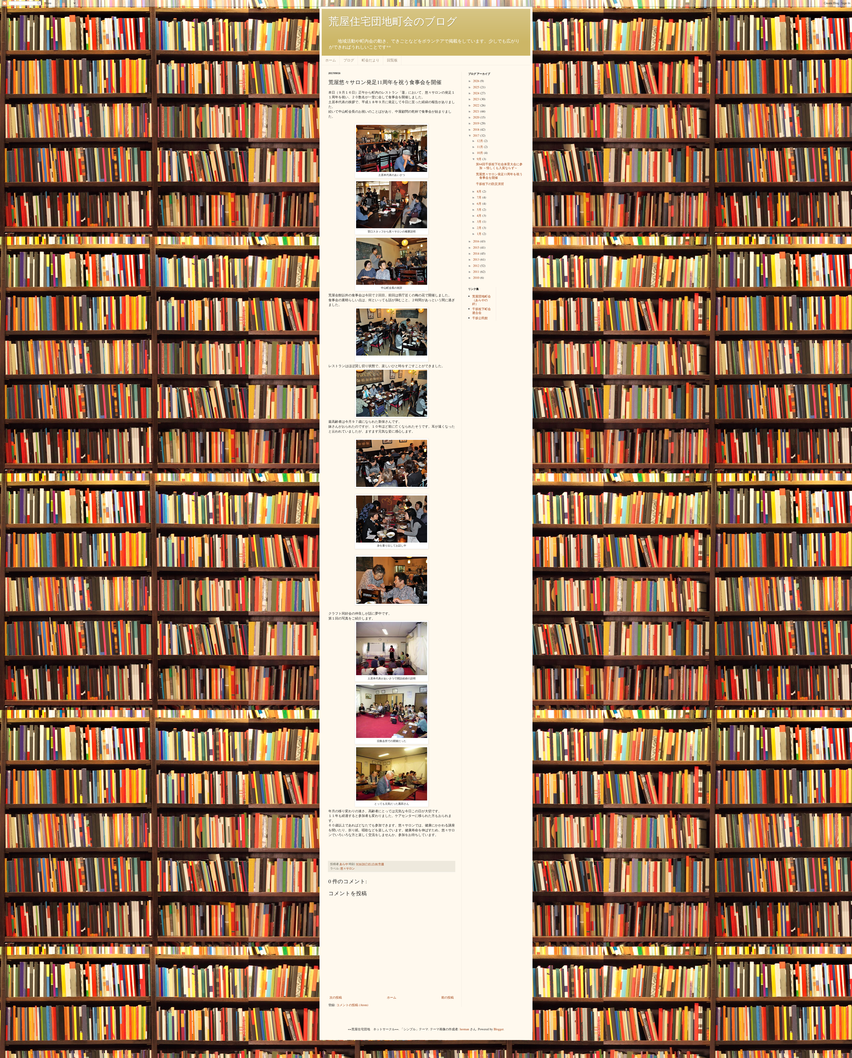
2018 (476, 129)
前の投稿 (447, 997)
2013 (476, 259)
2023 (476, 99)
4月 (479, 215)
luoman (464, 1029)
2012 (476, 266)
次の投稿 (335, 997)
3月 (479, 221)
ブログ (348, 60)
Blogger (498, 1029)
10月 (480, 153)
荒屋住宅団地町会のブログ (392, 21)
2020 (476, 117)
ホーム (330, 60)
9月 (479, 159)
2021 (476, 111)
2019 (476, 123)
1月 (479, 234)
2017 (476, 135)
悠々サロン (347, 868)
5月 (479, 209)
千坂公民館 (480, 318)
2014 (476, 253)
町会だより (370, 60)
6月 (479, 203)
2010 (476, 277)
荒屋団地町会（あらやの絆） (481, 300)
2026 (476, 81)
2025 (476, 87)
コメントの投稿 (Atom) (352, 1005)
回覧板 (392, 60)
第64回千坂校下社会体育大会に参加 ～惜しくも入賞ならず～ (499, 166)
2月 (479, 228)
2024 (476, 93)
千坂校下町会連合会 (481, 311)
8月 (479, 191)
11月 (480, 147)
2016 (476, 241)
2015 (476, 247)
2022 (476, 105)
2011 (476, 271)
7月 (479, 197)
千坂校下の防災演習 (490, 184)
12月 (480, 141)
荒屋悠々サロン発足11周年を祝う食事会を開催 (499, 176)
